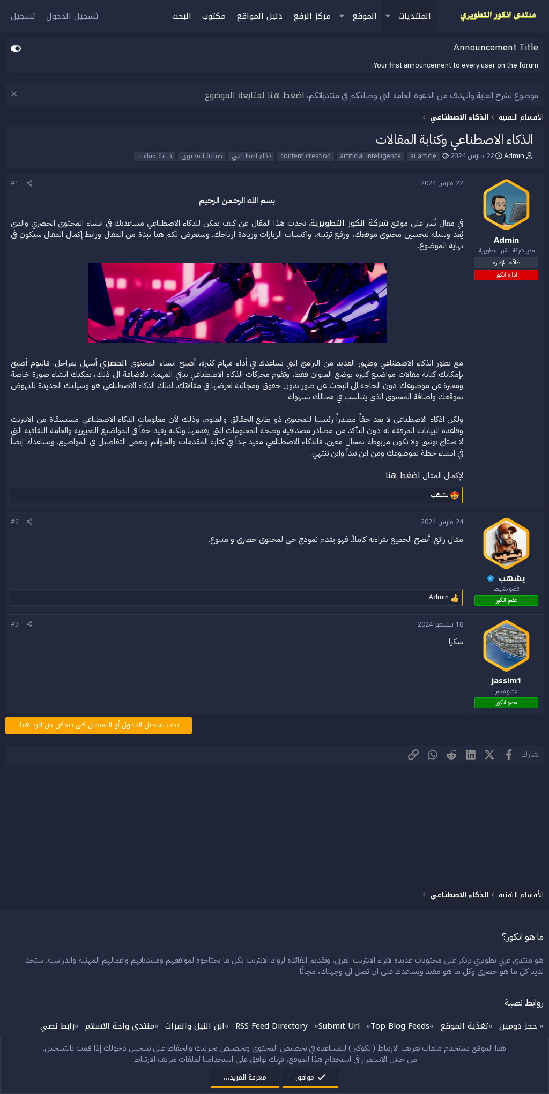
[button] (387, 16)
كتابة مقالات (154, 156)
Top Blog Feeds (399, 1025)
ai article (423, 156)
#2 (15, 522)
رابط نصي (57, 1025)
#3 (15, 624)
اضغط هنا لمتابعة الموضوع (255, 95)
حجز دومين (518, 1025)
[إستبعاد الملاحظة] (15, 95)
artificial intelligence (370, 156)
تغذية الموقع (464, 1025)
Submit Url (339, 1025)
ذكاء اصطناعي (251, 156)
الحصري (113, 362)
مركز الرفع (312, 16)
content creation (305, 156)
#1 (15, 183)
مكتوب (214, 16)
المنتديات (414, 16)
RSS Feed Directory (271, 1025)
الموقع (364, 16)
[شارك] (29, 183)
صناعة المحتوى (201, 156)
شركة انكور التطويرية (349, 222)
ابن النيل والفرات (195, 1025)
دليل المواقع (259, 16)
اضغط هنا (402, 475)
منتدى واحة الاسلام (119, 1025)
